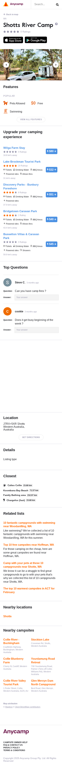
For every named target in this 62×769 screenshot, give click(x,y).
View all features (31, 119)
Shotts (7, 616)
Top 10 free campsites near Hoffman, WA (28, 544)
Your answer (22, 297)
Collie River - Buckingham (11, 641)
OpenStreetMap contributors (27, 707)
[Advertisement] (31, 376)
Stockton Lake (40, 639)
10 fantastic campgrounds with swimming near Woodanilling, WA (29, 524)
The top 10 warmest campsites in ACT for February (29, 590)
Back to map (12, 14)
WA (4, 18)
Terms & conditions (14, 750)
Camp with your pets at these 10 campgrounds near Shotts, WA (23, 565)
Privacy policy (11, 748)
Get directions (31, 437)
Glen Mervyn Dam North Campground (43, 682)
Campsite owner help (15, 742)
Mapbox (9, 707)
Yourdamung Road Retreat (43, 660)
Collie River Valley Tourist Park (14, 682)
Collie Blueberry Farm (13, 660)
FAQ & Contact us (13, 745)
